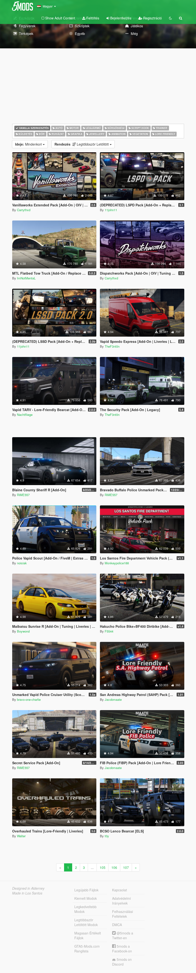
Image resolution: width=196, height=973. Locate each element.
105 (102, 867)
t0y (107, 836)
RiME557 (23, 494)
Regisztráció (152, 18)
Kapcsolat (119, 890)
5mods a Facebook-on (122, 948)
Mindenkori (29, 144)
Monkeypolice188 (117, 563)
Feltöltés (92, 18)
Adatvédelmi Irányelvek (121, 900)
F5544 (109, 631)
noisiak (22, 563)
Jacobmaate (113, 699)
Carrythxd (23, 210)
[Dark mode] (170, 18)
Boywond (23, 631)
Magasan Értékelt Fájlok (87, 935)
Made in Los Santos (27, 893)
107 (126, 867)
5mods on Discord (122, 962)
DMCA (117, 924)
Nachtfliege (25, 414)
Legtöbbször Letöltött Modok (86, 922)
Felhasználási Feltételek (122, 914)
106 (114, 867)
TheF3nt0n (112, 346)
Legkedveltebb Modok (85, 909)
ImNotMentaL (26, 278)
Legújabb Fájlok (86, 890)
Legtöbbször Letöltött (82, 144)
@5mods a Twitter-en (122, 935)
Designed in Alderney (28, 888)
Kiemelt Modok (85, 898)
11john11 (111, 210)
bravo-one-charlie (29, 699)
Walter (21, 836)
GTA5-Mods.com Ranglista (87, 948)
